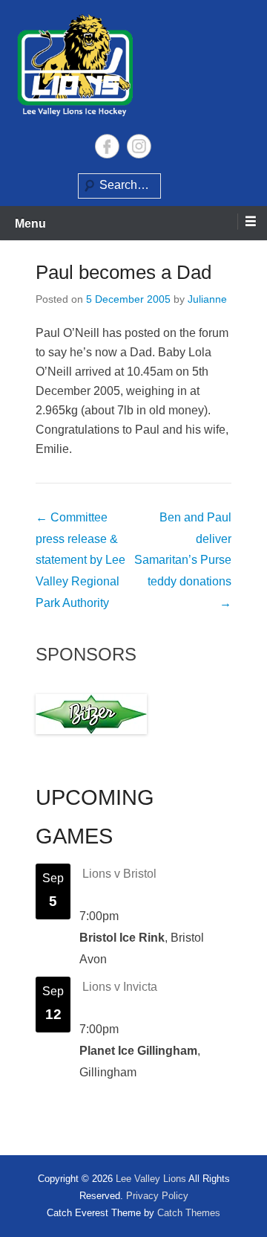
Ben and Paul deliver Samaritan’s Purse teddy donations (182, 560)
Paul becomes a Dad (123, 272)
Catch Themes (188, 1212)
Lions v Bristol (119, 873)
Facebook (107, 146)
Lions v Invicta (119, 986)
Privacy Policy (157, 1195)
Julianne (207, 299)
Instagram (139, 146)
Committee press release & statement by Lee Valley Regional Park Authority (80, 560)
